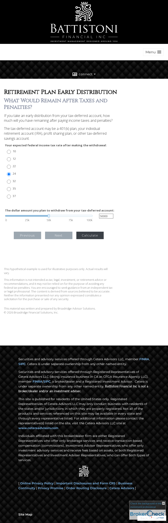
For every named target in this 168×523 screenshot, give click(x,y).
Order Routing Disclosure (86, 488)
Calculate (90, 235)
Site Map (25, 514)
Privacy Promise (50, 488)
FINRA (144, 359)
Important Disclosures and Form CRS (86, 483)
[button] (153, 52)
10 (14, 151)
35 (14, 188)
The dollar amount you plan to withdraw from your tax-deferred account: (59, 210)
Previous (27, 235)
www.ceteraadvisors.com (38, 428)
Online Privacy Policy (37, 483)
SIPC (22, 364)
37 (14, 196)
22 (14, 166)
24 (14, 173)
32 (14, 181)
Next (59, 235)
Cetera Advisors (121, 488)
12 (14, 158)
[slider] (49, 216)
